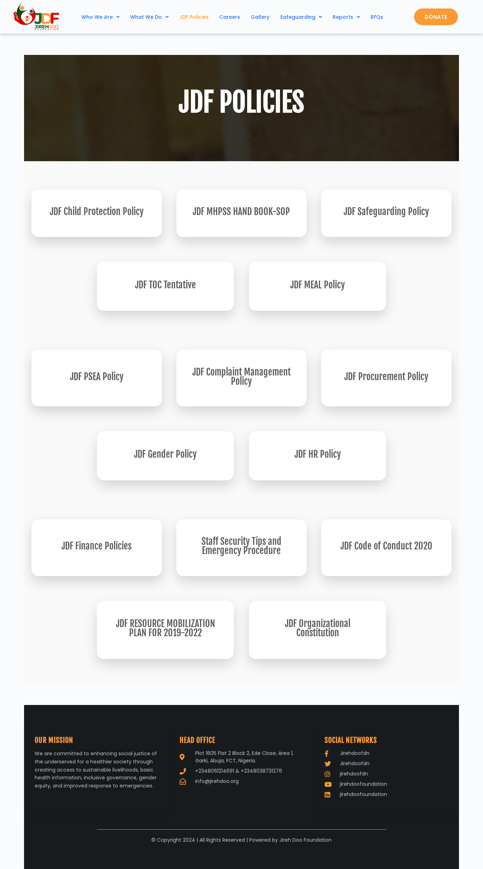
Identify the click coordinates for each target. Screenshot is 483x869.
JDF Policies (194, 17)
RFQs (377, 17)
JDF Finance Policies (97, 546)
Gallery (260, 17)
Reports (343, 17)
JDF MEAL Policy (317, 284)
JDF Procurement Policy (386, 376)
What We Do (146, 17)
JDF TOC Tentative (165, 284)
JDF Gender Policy (165, 454)
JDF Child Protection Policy (97, 211)
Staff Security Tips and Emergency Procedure (241, 546)
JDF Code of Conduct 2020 (386, 546)
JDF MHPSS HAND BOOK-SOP (241, 211)
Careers (229, 17)
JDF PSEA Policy (96, 376)
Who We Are (97, 17)
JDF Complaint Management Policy (241, 376)
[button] (100, 17)
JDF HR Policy (318, 454)
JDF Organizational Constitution (317, 628)
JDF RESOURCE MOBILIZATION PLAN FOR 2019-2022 (165, 628)
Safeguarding (297, 17)
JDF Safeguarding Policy (386, 211)
